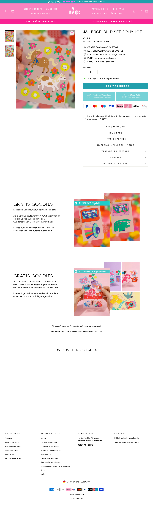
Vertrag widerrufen (13, 458)
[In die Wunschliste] (72, 33)
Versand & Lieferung (115, 151)
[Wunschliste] (140, 11)
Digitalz (119, 9)
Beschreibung (115, 127)
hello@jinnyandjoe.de (130, 438)
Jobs (43, 474)
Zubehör (52, 9)
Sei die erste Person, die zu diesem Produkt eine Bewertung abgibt (76, 331)
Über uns (117, 13)
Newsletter (9, 454)
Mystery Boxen (100, 9)
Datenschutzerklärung (50, 462)
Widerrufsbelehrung (49, 458)
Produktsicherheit (116, 163)
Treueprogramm (12, 450)
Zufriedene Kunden (49, 442)
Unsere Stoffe (33, 9)
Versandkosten (103, 41)
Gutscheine (99, 13)
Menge (87, 67)
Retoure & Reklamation (51, 450)
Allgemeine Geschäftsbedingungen (56, 466)
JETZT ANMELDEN (86, 445)
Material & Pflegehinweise (115, 145)
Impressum (46, 454)
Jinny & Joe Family (12, 442)
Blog (43, 470)
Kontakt (115, 157)
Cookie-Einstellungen (76, 494)
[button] (76, 331)
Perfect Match (41, 13)
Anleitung (116, 133)
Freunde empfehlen (13, 446)
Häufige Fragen (115, 139)
